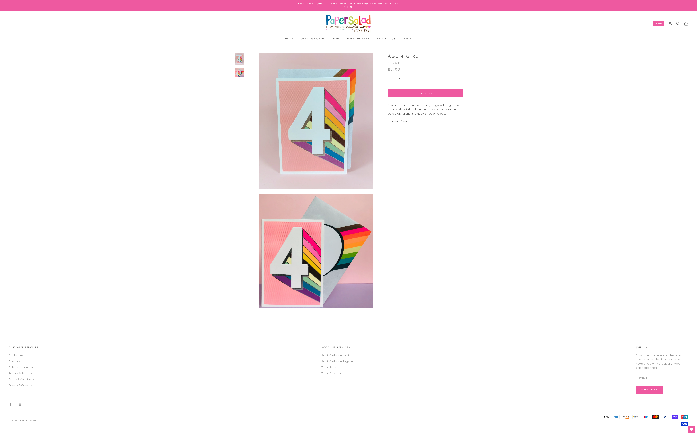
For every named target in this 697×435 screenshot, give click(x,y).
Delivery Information (21, 367)
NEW (336, 38)
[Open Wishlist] (691, 429)
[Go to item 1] (239, 59)
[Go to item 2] (239, 73)
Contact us (386, 38)
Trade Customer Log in (336, 373)
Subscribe (649, 389)
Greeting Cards (313, 38)
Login (407, 38)
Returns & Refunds (20, 373)
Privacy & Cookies (20, 385)
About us (14, 361)
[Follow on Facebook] (10, 404)
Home (289, 38)
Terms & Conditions (21, 379)
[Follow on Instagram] (20, 404)
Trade (658, 23)
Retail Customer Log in (335, 355)
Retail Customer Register (337, 361)
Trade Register (330, 367)
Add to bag (425, 93)
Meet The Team (358, 38)
